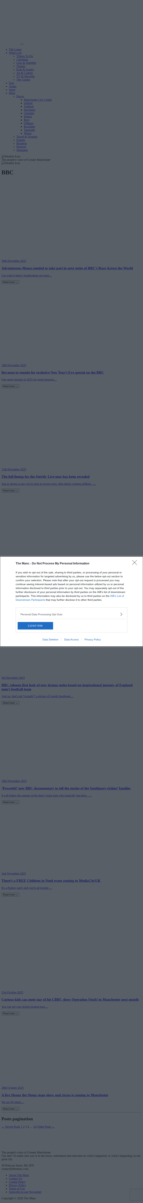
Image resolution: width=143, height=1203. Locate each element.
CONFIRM (35, 625)
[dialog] (71, 601)
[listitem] (71, 614)
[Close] (135, 563)
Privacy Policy (93, 639)
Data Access (71, 639)
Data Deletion (50, 639)
